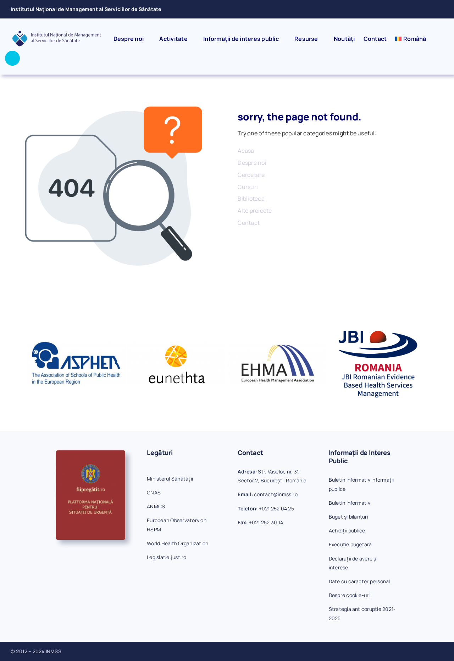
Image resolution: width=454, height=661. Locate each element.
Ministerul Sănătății (170, 478)
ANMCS (156, 506)
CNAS (154, 492)
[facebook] (418, 9)
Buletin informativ (349, 502)
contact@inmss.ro (276, 494)
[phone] (441, 9)
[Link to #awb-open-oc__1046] (12, 58)
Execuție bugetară (350, 544)
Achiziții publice (347, 530)
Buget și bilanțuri (348, 516)
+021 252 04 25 (276, 508)
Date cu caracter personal (359, 581)
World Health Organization (177, 543)
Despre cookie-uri (349, 595)
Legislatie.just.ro (166, 557)
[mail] (430, 9)
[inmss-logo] (57, 33)
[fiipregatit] (90, 453)
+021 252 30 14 (266, 522)
